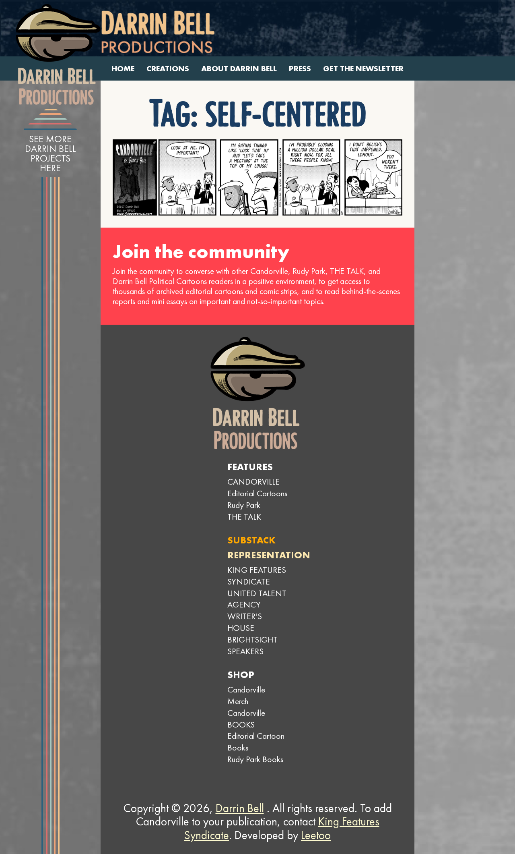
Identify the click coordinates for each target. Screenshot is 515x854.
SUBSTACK (251, 540)
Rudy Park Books (255, 759)
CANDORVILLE (253, 481)
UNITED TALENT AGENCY (256, 599)
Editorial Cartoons (257, 493)
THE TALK (244, 516)
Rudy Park (243, 505)
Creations (167, 69)
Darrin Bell (240, 808)
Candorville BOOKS (246, 718)
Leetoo (316, 835)
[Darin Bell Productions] (58, 54)
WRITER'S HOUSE (244, 622)
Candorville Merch (246, 695)
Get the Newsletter (363, 69)
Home (122, 69)
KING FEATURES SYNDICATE (256, 575)
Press (300, 69)
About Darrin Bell (239, 69)
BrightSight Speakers (252, 645)
